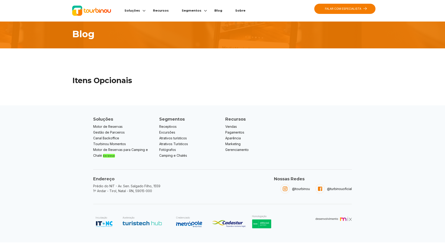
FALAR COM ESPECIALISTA (343, 8)
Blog (218, 10)
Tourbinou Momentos (109, 144)
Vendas (231, 126)
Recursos (161, 10)
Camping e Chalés (173, 155)
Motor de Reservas (108, 126)
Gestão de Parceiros (109, 132)
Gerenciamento (237, 150)
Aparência (233, 138)
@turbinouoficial (339, 189)
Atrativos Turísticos (173, 144)
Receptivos (168, 126)
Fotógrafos (167, 150)
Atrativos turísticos (173, 138)
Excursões (167, 132)
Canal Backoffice (106, 138)
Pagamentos (234, 132)
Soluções (132, 10)
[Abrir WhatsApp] (433, 238)
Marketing (233, 144)
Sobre (240, 10)
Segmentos (191, 10)
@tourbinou (301, 189)
